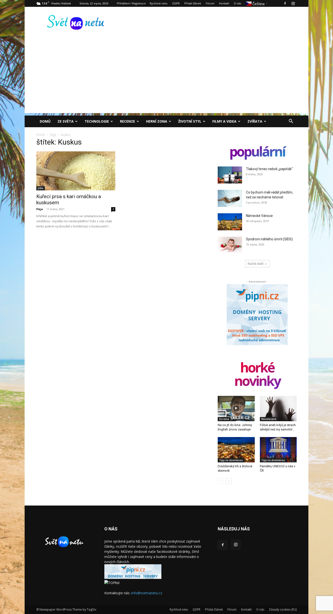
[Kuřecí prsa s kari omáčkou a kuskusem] (75, 170)
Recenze (127, 121)
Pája (39, 209)
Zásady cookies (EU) (283, 609)
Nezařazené (268, 419)
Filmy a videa (224, 121)
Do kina (224, 419)
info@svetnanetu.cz (146, 593)
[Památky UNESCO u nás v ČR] (278, 449)
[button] (291, 121)
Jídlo (40, 188)
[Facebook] (285, 3)
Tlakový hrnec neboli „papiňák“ (269, 169)
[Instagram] (293, 3)
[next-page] (228, 481)
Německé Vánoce (259, 216)
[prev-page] (221, 481)
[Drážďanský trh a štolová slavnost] (236, 449)
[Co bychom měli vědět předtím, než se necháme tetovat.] (230, 198)
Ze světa (66, 121)
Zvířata (254, 121)
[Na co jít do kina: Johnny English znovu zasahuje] (236, 408)
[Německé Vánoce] (230, 221)
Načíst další (256, 264)
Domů (45, 121)
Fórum (210, 3)
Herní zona (156, 121)
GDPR (176, 3)
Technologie (97, 121)
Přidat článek (192, 3)
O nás (237, 3)
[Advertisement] (166, 79)
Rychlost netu (158, 3)
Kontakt (224, 3)
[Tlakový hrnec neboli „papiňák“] (230, 175)
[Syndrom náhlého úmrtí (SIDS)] (230, 245)
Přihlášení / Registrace (131, 3)
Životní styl (189, 121)
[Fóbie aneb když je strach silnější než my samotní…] (278, 408)
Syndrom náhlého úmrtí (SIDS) (269, 239)
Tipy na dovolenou (231, 460)
